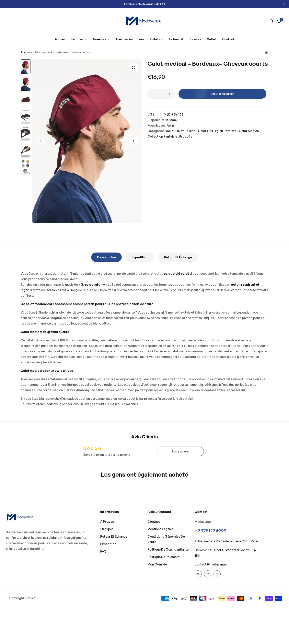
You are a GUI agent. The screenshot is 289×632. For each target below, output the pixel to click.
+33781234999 (210, 531)
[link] (79, 39)
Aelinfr (172, 125)
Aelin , (170, 131)
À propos (107, 521)
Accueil (25, 52)
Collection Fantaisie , (163, 136)
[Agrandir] (134, 67)
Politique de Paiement (163, 557)
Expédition (140, 257)
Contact (153, 521)
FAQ (103, 551)
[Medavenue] (144, 21)
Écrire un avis (180, 451)
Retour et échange (178, 257)
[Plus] (169, 94)
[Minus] (152, 94)
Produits (185, 136)
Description (106, 257)
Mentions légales (160, 529)
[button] (40, 141)
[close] (284, 4)
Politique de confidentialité (168, 549)
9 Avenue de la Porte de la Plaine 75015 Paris (227, 541)
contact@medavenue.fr (212, 564)
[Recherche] (271, 21)
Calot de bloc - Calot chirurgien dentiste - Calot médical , (218, 131)
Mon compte (157, 564)
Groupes (107, 529)
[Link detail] (198, 573)
